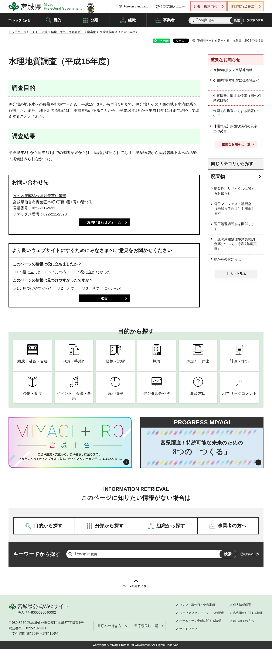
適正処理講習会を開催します (234, 226)
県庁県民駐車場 (146, 626)
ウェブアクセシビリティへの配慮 (201, 613)
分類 (94, 20)
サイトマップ (188, 628)
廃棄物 (91, 32)
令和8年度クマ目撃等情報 (232, 70)
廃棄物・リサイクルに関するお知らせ (234, 191)
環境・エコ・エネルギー (67, 32)
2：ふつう (58, 272)
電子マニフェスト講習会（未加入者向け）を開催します (234, 208)
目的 (57, 20)
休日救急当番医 (242, 6)
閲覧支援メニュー (173, 6)
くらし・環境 (39, 32)
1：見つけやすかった (35, 288)
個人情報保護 (242, 604)
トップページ (17, 32)
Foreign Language (135, 6)
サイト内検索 (192, 20)
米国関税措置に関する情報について (237, 113)
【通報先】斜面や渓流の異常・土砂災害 (237, 128)
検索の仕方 (256, 20)
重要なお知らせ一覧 (236, 144)
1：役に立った (29, 272)
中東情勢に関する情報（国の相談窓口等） (237, 98)
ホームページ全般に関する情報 (200, 620)
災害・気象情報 (205, 6)
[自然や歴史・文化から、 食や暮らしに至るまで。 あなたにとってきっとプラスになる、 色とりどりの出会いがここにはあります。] (70, 456)
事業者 (169, 20)
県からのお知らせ (227, 259)
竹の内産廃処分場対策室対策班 (39, 196)
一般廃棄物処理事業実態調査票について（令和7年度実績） (235, 244)
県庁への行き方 (109, 626)
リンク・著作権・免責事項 (197, 604)
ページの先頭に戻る (136, 586)
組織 (132, 20)
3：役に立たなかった (92, 272)
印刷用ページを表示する (213, 40)
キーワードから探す (37, 554)
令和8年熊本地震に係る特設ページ (236, 83)
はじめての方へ (243, 620)
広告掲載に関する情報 (248, 613)
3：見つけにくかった (104, 288)
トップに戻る (21, 20)
